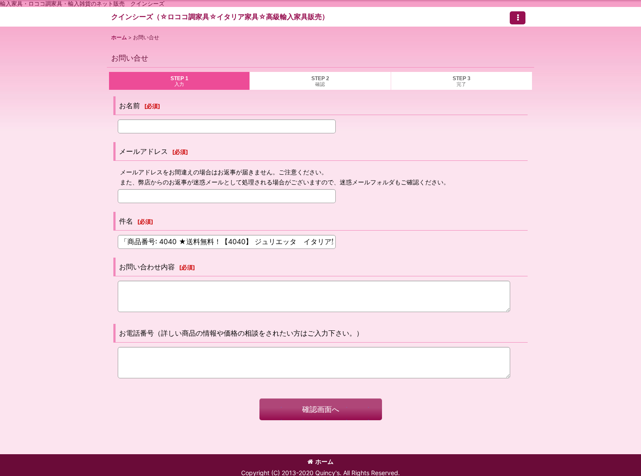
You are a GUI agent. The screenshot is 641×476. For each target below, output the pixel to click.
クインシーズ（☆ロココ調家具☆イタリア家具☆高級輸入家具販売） (220, 16)
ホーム (324, 461)
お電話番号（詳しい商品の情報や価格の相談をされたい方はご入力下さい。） (241, 333)
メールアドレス (143, 151)
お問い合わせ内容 (147, 266)
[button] (517, 17)
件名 (126, 221)
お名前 (129, 105)
